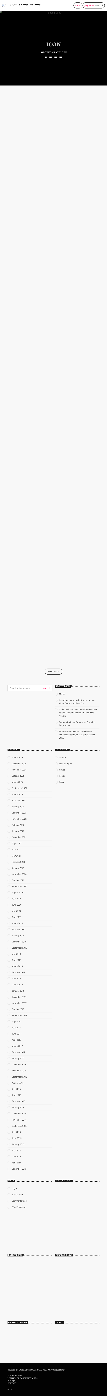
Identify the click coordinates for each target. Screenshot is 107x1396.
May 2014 (16, 1156)
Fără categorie (65, 763)
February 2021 (18, 862)
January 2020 (18, 935)
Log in (14, 1188)
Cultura (16, 101)
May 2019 (16, 954)
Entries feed (17, 1194)
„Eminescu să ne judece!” (33, 638)
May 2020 (16, 911)
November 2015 (19, 1120)
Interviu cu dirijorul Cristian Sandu (42, 107)
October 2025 (18, 776)
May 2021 (16, 856)
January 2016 (18, 1107)
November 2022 (19, 819)
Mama (62, 694)
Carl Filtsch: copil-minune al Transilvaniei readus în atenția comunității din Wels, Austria (78, 712)
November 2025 (19, 770)
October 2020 (18, 880)
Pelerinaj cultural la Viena (34, 482)
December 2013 (19, 1169)
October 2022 (18, 825)
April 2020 (16, 917)
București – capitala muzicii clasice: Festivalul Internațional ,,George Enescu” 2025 (77, 734)
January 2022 (18, 831)
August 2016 (18, 1083)
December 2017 (19, 997)
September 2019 (19, 948)
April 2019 (16, 960)
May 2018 (16, 978)
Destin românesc (14, 1329)
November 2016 (19, 1070)
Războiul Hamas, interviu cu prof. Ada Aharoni (52, 221)
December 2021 (19, 837)
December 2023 (19, 813)
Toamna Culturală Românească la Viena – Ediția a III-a (29, 1297)
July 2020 (16, 898)
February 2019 (18, 972)
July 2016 (16, 1089)
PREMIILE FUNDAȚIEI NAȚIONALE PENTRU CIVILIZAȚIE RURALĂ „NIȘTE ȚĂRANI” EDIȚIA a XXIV (50, 545)
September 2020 (19, 886)
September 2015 (19, 1126)
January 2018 (18, 991)
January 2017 (18, 1058)
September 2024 (19, 788)
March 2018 (17, 984)
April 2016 (16, 1095)
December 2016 (19, 1064)
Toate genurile (65, 1274)
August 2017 (18, 1021)
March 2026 (17, 757)
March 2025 (17, 782)
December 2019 (19, 942)
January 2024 (18, 806)
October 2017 (18, 1009)
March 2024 (17, 794)
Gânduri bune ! (25, 279)
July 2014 (16, 1150)
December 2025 (19, 763)
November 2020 (19, 874)
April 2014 (16, 1162)
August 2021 (18, 843)
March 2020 (17, 923)
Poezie (62, 776)
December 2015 (19, 1113)
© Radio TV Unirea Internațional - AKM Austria (32, 1370)
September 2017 (19, 1015)
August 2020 (18, 892)
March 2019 (17, 966)
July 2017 (16, 1027)
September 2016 (19, 1077)
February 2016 (18, 1101)
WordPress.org (18, 1207)
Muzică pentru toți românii (70, 1279)
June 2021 (16, 849)
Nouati (16, 273)
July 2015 (16, 1132)
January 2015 (18, 1144)
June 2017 (16, 1034)
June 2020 (16, 905)
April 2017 (16, 1040)
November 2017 (19, 1003)
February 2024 (18, 800)
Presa (15, 216)
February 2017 (18, 1052)
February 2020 (18, 929)
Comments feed (19, 1201)
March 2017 (17, 1046)
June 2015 (16, 1138)
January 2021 (18, 868)
